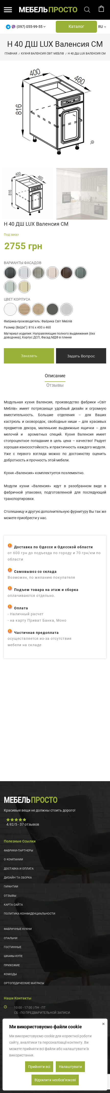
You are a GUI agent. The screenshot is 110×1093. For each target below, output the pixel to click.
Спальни (10, 938)
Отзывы (10, 895)
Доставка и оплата (19, 868)
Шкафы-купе (13, 956)
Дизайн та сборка (18, 877)
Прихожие (12, 965)
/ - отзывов (22, 824)
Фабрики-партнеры (18, 850)
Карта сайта (13, 904)
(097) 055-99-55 (29, 27)
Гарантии (11, 886)
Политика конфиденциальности (29, 913)
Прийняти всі (39, 1067)
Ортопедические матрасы (24, 983)
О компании (13, 859)
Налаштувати (70, 1067)
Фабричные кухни (18, 929)
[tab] (55, 377)
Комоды (10, 974)
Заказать (29, 356)
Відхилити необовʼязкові (55, 1080)
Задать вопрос (81, 356)
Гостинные (12, 947)
